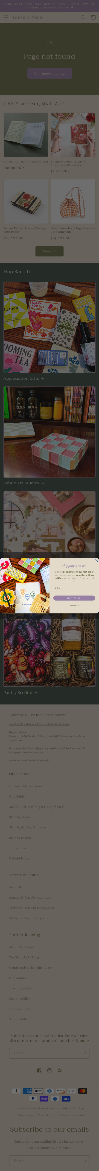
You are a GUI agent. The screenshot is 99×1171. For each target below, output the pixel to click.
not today (74, 606)
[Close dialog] (96, 560)
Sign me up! (74, 598)
